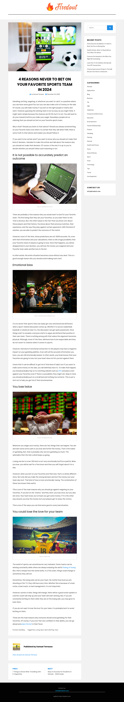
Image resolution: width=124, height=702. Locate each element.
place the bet (26, 624)
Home (89, 149)
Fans (33, 630)
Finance (89, 129)
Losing (38, 630)
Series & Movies (92, 153)
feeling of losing (69, 567)
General (89, 141)
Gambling (22, 630)
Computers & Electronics (95, 114)
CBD (88, 106)
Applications (91, 90)
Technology (90, 165)
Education (90, 118)
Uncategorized (91, 176)
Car (88, 102)
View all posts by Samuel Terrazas (25, 655)
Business (90, 98)
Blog (88, 94)
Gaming (89, 137)
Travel (89, 172)
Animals (89, 86)
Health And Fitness (93, 145)
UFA (60, 371)
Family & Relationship (94, 126)
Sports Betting (49, 630)
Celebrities (90, 110)
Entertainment (92, 122)
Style (88, 161)
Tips (88, 168)
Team (56, 630)
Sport (42, 630)
